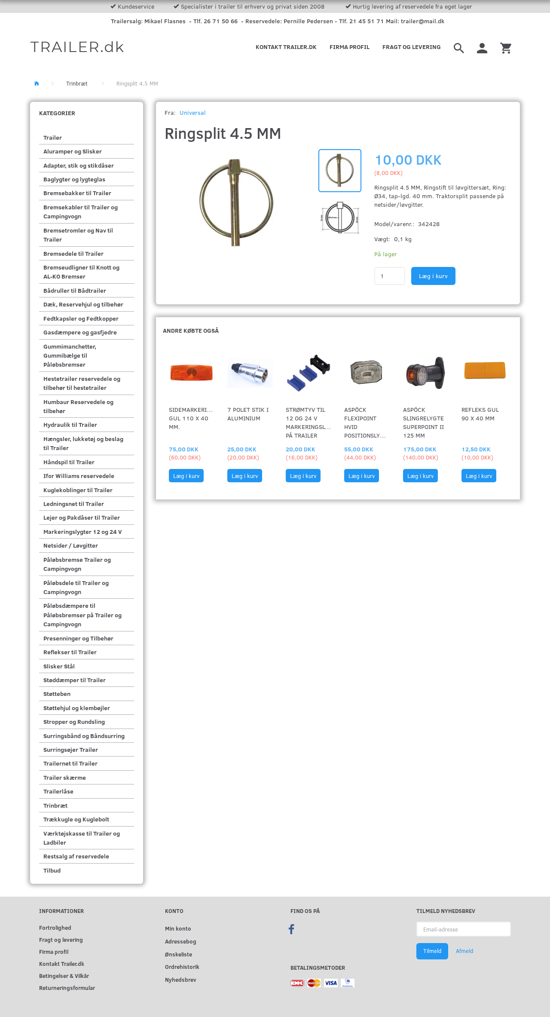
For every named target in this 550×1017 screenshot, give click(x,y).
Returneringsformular (67, 987)
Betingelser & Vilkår (64, 975)
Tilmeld (432, 951)
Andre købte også (191, 330)
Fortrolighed (55, 927)
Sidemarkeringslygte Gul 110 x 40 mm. (191, 418)
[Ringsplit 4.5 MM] (237, 203)
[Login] (482, 47)
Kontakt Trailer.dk (286, 47)
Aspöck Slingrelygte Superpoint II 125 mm (423, 422)
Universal (193, 112)
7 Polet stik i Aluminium (248, 413)
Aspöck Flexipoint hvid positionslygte (367, 422)
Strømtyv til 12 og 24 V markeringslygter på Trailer (308, 422)
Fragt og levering (411, 47)
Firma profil (350, 47)
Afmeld (464, 951)
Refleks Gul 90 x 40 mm (480, 413)
